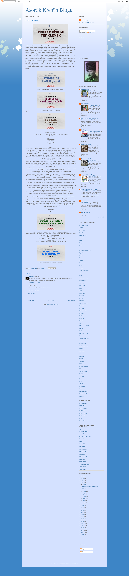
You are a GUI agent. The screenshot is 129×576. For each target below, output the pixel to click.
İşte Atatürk (82, 446)
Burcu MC (82, 230)
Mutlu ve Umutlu (83, 346)
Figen (80, 288)
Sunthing (81, 313)
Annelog (81, 248)
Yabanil (81, 388)
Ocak (84, 502)
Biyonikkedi (82, 253)
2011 (82, 521)
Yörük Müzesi (82, 469)
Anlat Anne (82, 341)
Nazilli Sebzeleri (83, 421)
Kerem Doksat (83, 393)
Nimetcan (81, 295)
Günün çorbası (85, 201)
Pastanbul (82, 415)
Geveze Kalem (83, 371)
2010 (82, 523)
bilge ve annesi (85, 89)
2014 (82, 514)
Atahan (81, 227)
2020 (82, 480)
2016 (82, 510)
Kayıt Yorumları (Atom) (53, 304)
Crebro (81, 268)
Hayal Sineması (83, 439)
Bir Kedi (81, 298)
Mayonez (81, 348)
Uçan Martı (82, 386)
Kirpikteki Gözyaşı (84, 343)
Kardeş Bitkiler (83, 403)
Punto (80, 265)
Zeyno (81, 260)
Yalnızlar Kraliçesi (84, 270)
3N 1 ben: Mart (85, 202)
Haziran (85, 496)
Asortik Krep (84, 20)
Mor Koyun (82, 285)
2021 (82, 478)
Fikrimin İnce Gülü (84, 326)
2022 (82, 476)
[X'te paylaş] (52, 268)
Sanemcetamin (83, 310)
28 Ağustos (91, 90)
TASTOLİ (81, 383)
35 (80, 323)
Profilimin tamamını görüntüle (86, 22)
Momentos (32, 276)
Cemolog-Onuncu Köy (85, 436)
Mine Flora (82, 459)
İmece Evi (82, 444)
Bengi (80, 363)
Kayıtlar (84, 549)
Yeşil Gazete (82, 466)
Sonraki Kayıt (30, 300)
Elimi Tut (81, 318)
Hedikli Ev (82, 356)
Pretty (80, 245)
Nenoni (81, 258)
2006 (82, 532)
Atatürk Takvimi (83, 434)
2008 (82, 528)
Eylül (84, 494)
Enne (80, 381)
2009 (82, 525)
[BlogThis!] (50, 268)
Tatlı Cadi (81, 361)
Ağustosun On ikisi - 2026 (87, 119)
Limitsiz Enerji (83, 456)
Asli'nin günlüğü (85, 212)
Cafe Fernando (83, 408)
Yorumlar (84, 552)
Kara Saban (82, 454)
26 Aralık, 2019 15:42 (34, 282)
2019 (82, 482)
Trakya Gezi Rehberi (84, 464)
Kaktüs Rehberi (83, 449)
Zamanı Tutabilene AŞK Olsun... (89, 190)
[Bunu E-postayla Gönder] (49, 268)
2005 (82, 534)
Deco (80, 368)
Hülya (80, 418)
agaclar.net (82, 429)
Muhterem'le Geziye (86, 159)
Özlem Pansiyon (83, 303)
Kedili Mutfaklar (83, 413)
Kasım (84, 491)
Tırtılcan (81, 376)
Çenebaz (81, 305)
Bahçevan (82, 351)
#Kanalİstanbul (86, 489)
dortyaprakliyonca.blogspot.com (90, 175)
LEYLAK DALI (85, 103)
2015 (82, 512)
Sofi (80, 353)
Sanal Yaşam (82, 293)
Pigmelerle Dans (83, 366)
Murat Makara (82, 235)
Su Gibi (81, 232)
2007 (82, 530)
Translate (91, 32)
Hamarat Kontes (83, 225)
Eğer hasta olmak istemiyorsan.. (90, 486)
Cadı (80, 273)
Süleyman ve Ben (83, 278)
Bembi (81, 328)
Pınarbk (81, 378)
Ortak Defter (82, 461)
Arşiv (89, 146)
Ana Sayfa (51, 300)
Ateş (80, 290)
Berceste (81, 308)
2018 (82, 505)
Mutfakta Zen (82, 410)
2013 (82, 516)
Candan (81, 358)
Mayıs (84, 498)
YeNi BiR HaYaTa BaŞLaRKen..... (90, 189)
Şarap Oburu (82, 405)
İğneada (81, 441)
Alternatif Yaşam (83, 431)
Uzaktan (81, 315)
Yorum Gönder (31, 293)
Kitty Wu (81, 320)
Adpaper (81, 237)
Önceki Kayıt (71, 300)
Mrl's (80, 336)
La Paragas (84, 130)
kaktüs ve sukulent (84, 451)
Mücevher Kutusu (83, 333)
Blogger (61, 563)
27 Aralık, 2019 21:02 (34, 290)
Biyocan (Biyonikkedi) (84, 250)
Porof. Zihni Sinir (92, 176)
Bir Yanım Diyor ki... (86, 144)
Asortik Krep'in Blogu (48, 10)
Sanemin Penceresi (84, 338)
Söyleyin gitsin (84, 214)
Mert (80, 240)
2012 (82, 519)
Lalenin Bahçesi (83, 391)
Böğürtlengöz (82, 280)
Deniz (80, 331)
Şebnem (81, 300)
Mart (84, 500)
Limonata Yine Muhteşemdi (94, 131)
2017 (82, 507)
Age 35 (81, 255)
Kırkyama (81, 242)
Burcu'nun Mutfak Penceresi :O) (89, 118)
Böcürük (81, 283)
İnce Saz (81, 396)
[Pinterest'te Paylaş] (55, 268)
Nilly (80, 275)
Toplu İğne (82, 263)
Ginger (81, 373)
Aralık (84, 484)
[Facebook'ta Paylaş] (54, 268)
